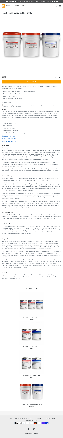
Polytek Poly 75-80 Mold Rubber (31, 318)
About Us (33, 418)
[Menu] (60, 6)
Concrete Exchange (33, 433)
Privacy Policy (51, 418)
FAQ (27, 418)
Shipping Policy (31, 420)
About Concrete (19, 418)
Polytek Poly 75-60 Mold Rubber (31, 375)
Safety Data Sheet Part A (10, 138)
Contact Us (41, 418)
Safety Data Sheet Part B (10, 141)
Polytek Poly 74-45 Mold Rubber (31, 347)
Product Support (8, 102)
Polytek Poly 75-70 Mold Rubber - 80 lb (31, 404)
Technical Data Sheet (9, 136)
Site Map (10, 418)
